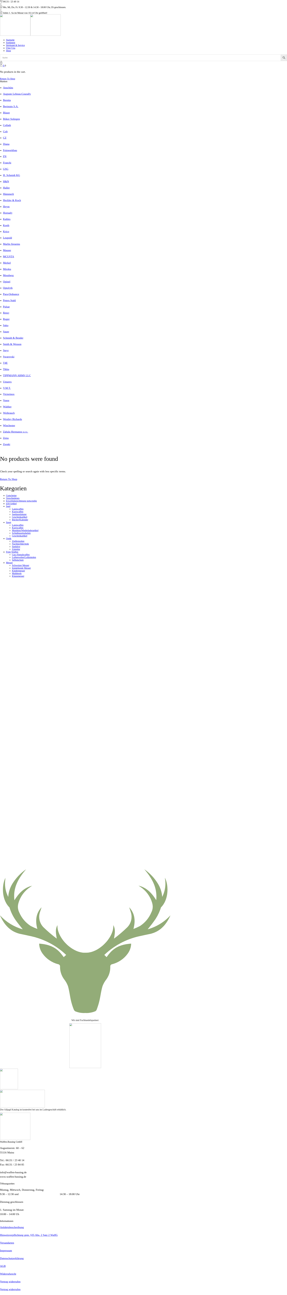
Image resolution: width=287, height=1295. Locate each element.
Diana (6, 144)
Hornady (7, 212)
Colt (5, 131)
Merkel (7, 262)
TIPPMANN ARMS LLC (17, 375)
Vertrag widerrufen (10, 1281)
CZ (4, 137)
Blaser (6, 112)
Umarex (7, 381)
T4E (5, 362)
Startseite (10, 40)
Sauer (6, 331)
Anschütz (8, 87)
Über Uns (10, 48)
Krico (6, 231)
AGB (3, 1266)
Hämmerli (8, 194)
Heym (6, 206)
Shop (8, 50)
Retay (6, 312)
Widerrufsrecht (8, 1273)
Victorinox (8, 394)
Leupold (7, 237)
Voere (6, 400)
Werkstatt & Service (15, 45)
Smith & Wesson (12, 344)
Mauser (7, 250)
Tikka (6, 369)
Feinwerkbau (10, 150)
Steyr (6, 350)
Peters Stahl (9, 300)
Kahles (6, 219)
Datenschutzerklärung (12, 1258)
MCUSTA (8, 256)
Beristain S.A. (10, 106)
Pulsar (6, 306)
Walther (7, 406)
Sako (5, 325)
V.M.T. (7, 388)
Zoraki (6, 444)
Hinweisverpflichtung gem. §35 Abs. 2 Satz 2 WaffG (29, 1235)
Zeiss (6, 437)
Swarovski (8, 356)
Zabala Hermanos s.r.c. (15, 431)
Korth (6, 225)
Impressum (6, 1250)
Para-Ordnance (11, 294)
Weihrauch (9, 412)
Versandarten (7, 1242)
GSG (5, 168)
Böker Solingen (11, 118)
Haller (6, 187)
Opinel (6, 281)
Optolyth (8, 287)
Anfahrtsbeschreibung (12, 1227)
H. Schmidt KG (11, 175)
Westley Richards (12, 419)
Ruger (6, 319)
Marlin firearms (11, 243)
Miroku (7, 269)
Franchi (7, 162)
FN (4, 156)
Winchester (9, 425)
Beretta (7, 100)
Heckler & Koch (12, 200)
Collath (7, 125)
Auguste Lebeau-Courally (17, 93)
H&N (6, 181)
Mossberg (8, 275)
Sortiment (10, 42)
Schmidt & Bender (13, 337)
